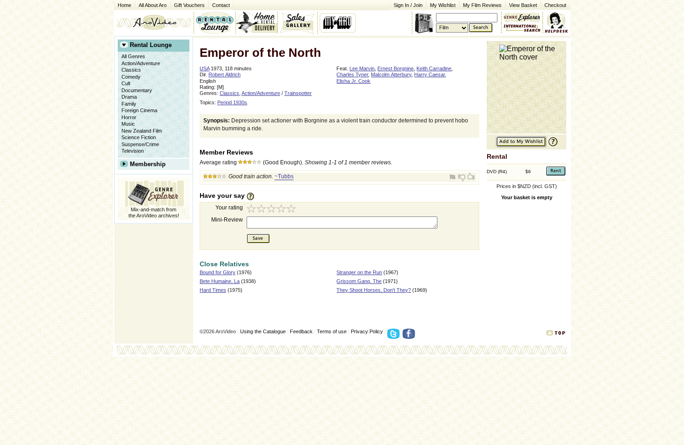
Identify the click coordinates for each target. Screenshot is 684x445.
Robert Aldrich (224, 74)
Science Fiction (138, 137)
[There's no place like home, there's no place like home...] (154, 22)
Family (128, 104)
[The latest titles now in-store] (214, 22)
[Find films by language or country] (522, 28)
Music (128, 124)
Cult (125, 83)
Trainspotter (298, 93)
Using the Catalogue (263, 331)
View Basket (521, 4)
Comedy (131, 77)
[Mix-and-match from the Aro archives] (522, 16)
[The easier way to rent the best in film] (256, 22)
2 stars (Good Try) (262, 209)
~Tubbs (284, 176)
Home (124, 5)
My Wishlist (443, 5)
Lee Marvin (362, 68)
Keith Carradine (433, 68)
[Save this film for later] (521, 145)
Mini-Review (227, 219)
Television (132, 151)
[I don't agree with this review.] (462, 177)
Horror (128, 117)
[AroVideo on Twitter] (394, 336)
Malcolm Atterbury (391, 74)
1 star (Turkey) (252, 209)
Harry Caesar (429, 74)
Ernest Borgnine (395, 68)
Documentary (136, 90)
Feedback (301, 331)
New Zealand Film (141, 131)
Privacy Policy (367, 331)
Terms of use (332, 331)
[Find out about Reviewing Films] (253, 196)
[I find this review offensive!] (453, 177)
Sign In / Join (408, 5)
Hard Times (213, 290)
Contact (219, 4)
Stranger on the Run (359, 272)
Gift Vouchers (189, 5)
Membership (148, 164)
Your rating (229, 207)
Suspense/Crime (140, 144)
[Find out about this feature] (551, 145)
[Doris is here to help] (556, 22)
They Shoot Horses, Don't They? (373, 290)
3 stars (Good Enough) (272, 209)
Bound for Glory (217, 272)
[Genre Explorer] (153, 192)
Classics (131, 70)
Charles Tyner (352, 74)
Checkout (555, 5)
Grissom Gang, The (359, 281)
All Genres (133, 56)
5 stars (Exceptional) (293, 209)
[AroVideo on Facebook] (410, 336)
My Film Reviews (482, 5)
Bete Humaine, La (220, 281)
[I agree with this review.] (470, 177)
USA (204, 68)
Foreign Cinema (139, 110)
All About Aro (153, 5)
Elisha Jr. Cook (353, 81)
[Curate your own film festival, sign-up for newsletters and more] (338, 22)
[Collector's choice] (297, 22)
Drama (129, 97)
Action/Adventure (140, 63)
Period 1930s (232, 102)
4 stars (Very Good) (282, 209)
